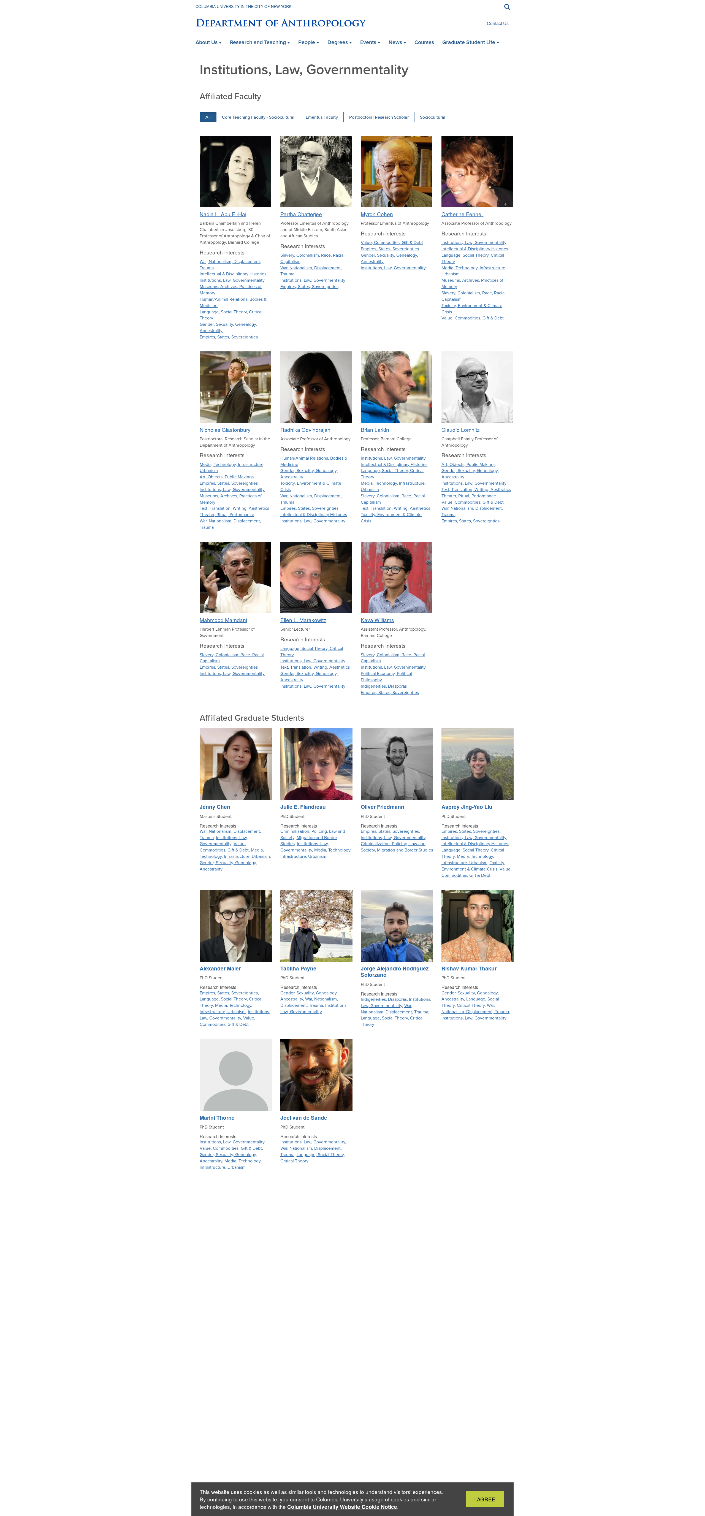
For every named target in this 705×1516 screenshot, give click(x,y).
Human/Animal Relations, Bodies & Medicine (233, 302)
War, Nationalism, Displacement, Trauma (230, 264)
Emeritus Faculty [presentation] (322, 117)
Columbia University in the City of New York (243, 6)
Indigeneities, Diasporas (384, 686)
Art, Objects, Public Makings (227, 477)
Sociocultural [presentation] (432, 117)
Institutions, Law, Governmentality (232, 280)
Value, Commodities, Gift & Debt (392, 242)
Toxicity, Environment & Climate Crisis (471, 308)
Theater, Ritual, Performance (227, 514)
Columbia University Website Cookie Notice (342, 1506)
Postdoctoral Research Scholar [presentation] (379, 117)
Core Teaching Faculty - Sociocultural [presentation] (258, 117)
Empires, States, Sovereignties (229, 337)
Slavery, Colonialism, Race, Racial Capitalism (312, 258)
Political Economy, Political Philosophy (386, 676)
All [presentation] (208, 117)
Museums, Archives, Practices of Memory (231, 289)
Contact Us (498, 23)
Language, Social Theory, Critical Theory (231, 315)
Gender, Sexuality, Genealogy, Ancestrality (228, 327)
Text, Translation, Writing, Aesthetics (234, 508)
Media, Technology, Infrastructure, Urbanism (473, 271)
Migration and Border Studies (405, 850)
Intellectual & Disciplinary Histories (233, 274)
